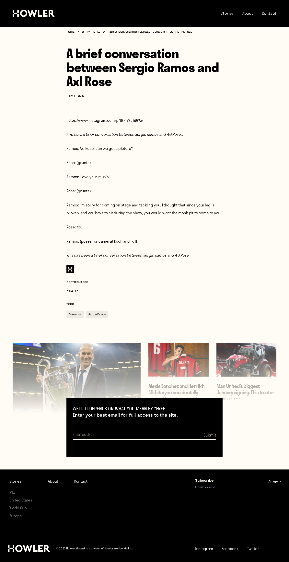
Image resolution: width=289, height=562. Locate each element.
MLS (12, 492)
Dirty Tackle (91, 32)
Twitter (253, 548)
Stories (227, 13)
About (247, 13)
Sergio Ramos (97, 314)
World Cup (18, 508)
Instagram (204, 548)
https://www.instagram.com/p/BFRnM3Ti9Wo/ (104, 120)
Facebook (230, 548)
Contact (269, 13)
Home (70, 32)
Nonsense (75, 314)
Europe (15, 516)
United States (20, 500)
